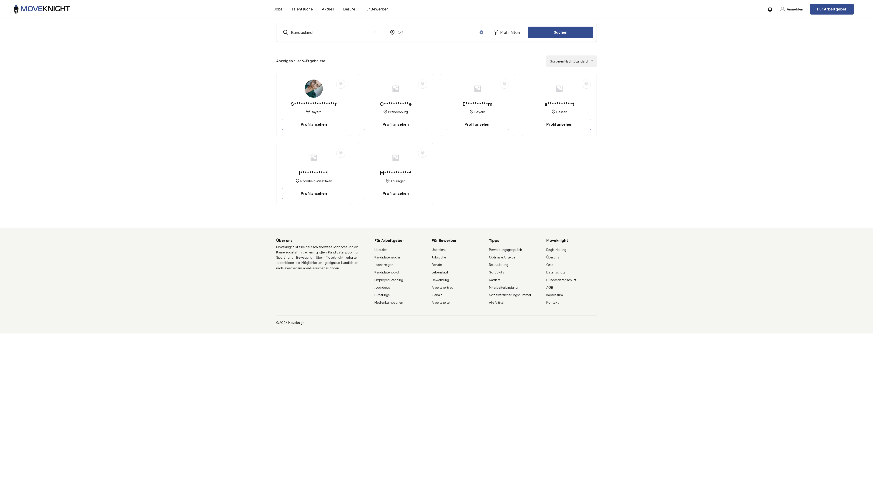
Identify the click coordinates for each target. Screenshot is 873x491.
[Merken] (340, 84)
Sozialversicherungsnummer (510, 295)
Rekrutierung (498, 265)
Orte (549, 265)
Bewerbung (440, 280)
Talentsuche (302, 9)
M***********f (395, 173)
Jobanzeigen (383, 265)
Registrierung (556, 250)
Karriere (495, 280)
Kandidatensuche (387, 257)
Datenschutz (555, 272)
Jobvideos (382, 287)
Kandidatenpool (386, 272)
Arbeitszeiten (442, 302)
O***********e (396, 104)
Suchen (560, 32)
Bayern (316, 112)
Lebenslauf (440, 272)
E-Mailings (382, 295)
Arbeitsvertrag (442, 287)
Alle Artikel (496, 302)
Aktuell (328, 9)
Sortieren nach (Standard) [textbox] (569, 61)
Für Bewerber (376, 9)
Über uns (552, 257)
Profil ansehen (314, 124)
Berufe (349, 9)
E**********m (477, 104)
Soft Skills (496, 272)
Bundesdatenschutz (561, 280)
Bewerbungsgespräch (505, 250)
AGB (549, 287)
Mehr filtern (510, 32)
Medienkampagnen (388, 302)
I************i (314, 173)
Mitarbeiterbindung (503, 287)
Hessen (561, 112)
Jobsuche (439, 257)
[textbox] (327, 32)
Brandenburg (398, 112)
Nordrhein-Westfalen (316, 181)
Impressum (554, 295)
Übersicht (381, 250)
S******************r (314, 104)
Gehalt (437, 295)
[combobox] (329, 32)
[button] (770, 9)
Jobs (278, 9)
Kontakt (552, 302)
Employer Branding (388, 280)
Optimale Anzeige (502, 257)
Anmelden (794, 9)
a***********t (559, 104)
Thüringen (398, 181)
